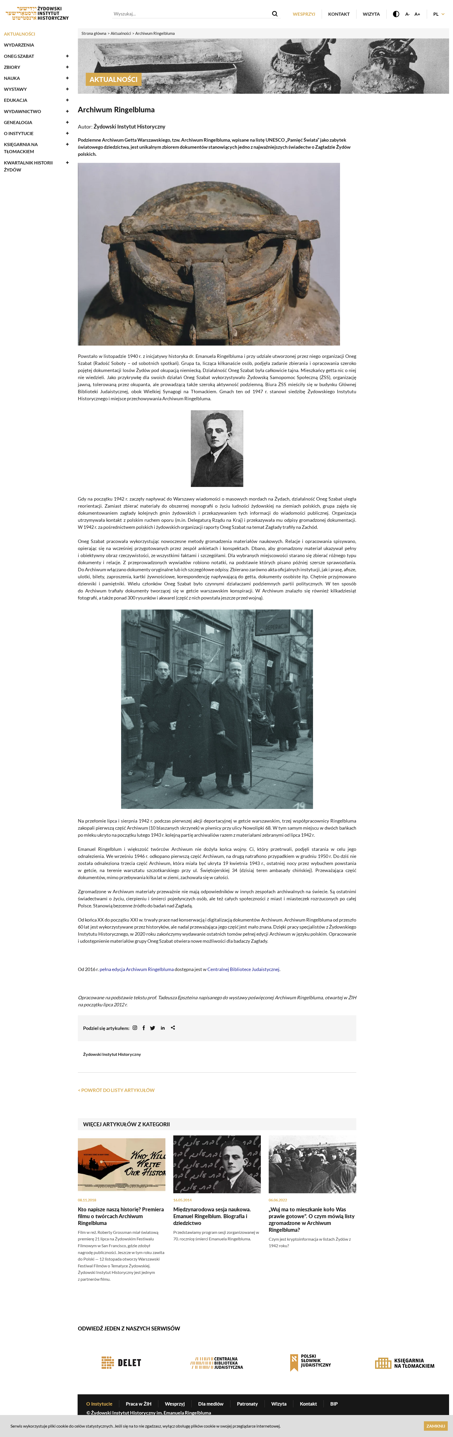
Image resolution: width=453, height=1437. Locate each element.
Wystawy (15, 89)
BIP (334, 1403)
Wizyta (371, 14)
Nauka (12, 78)
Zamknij (436, 1425)
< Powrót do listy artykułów (116, 1090)
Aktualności (19, 34)
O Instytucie (19, 133)
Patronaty (247, 1403)
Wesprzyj (304, 14)
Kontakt (339, 14)
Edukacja (15, 100)
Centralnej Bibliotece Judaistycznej (243, 969)
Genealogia (18, 122)
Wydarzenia (19, 45)
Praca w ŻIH (139, 1403)
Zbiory (12, 67)
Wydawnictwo (22, 111)
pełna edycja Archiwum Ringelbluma (137, 969)
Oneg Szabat (19, 56)
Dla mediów (211, 1403)
